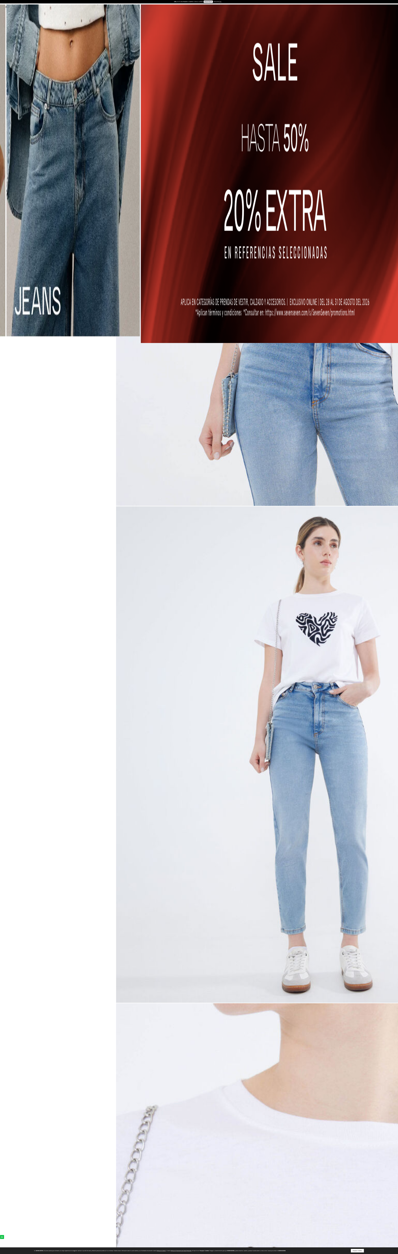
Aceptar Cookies (357, 1250)
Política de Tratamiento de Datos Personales (181, 1250)
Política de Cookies (161, 1250)
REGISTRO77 (208, 2)
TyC (220, 2)
